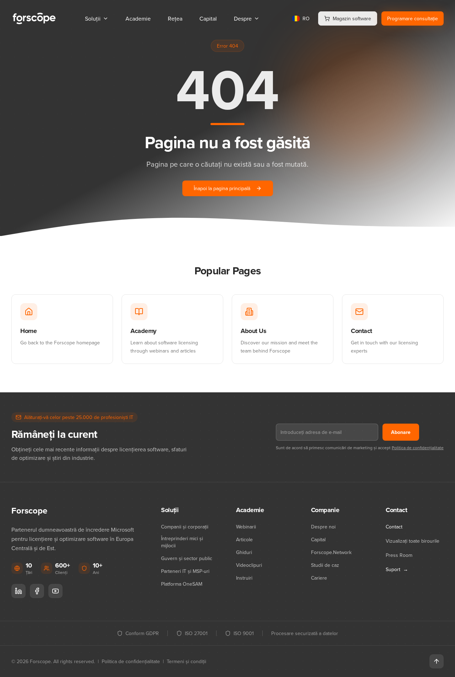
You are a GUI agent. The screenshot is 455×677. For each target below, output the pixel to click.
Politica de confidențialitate (418, 448)
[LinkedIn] (18, 591)
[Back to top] (436, 661)
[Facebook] (37, 591)
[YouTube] (55, 591)
